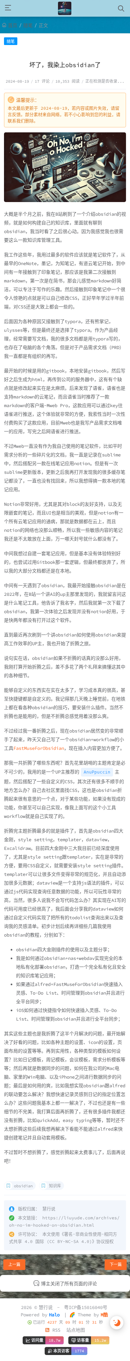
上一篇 (14, 1264)
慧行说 (46, 1307)
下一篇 (116, 1264)
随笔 (28, 25)
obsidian (23, 1185)
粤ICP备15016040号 (85, 1307)
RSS (55, 1330)
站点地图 (75, 1330)
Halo (54, 1315)
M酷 (104, 1315)
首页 (12, 25)
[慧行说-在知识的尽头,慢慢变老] (64, 8)
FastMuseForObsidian (38, 748)
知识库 (55, 1185)
